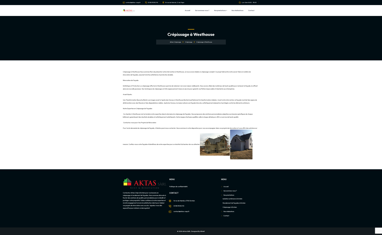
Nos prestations (220, 10)
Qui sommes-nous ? (202, 10)
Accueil (187, 10)
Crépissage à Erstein (230, 207)
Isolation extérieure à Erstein (232, 199)
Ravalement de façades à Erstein (234, 203)
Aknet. (202, 231)
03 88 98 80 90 (153, 2)
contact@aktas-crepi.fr (133, 2)
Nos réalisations (237, 10)
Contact (251, 10)
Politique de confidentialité (178, 187)
